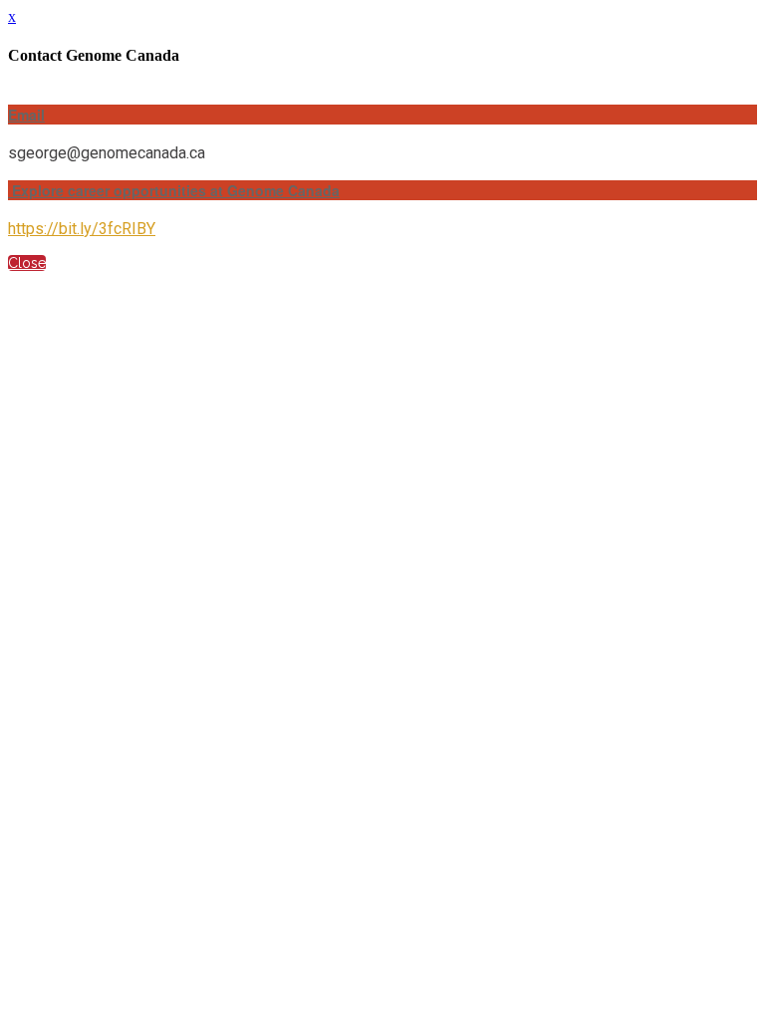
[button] (382, 115)
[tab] (382, 115)
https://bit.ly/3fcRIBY (81, 228)
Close (27, 263)
